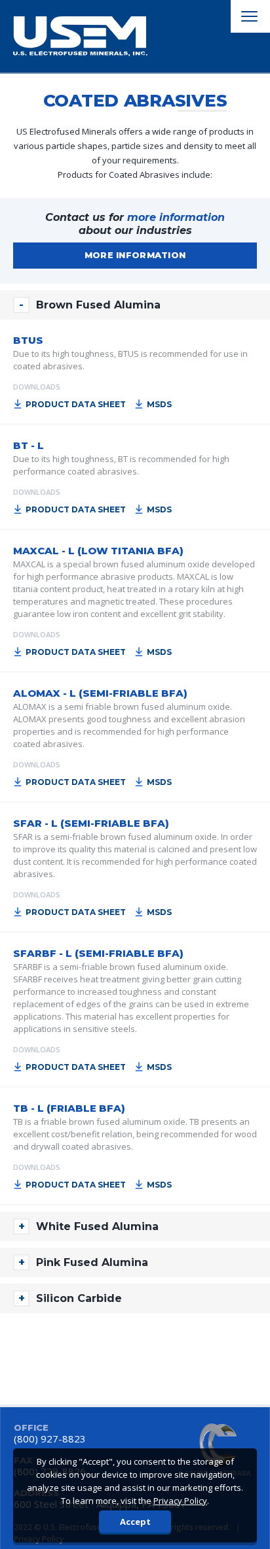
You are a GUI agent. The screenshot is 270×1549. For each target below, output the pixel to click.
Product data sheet (76, 404)
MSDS (159, 404)
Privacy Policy (180, 1501)
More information (135, 255)
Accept (135, 1521)
